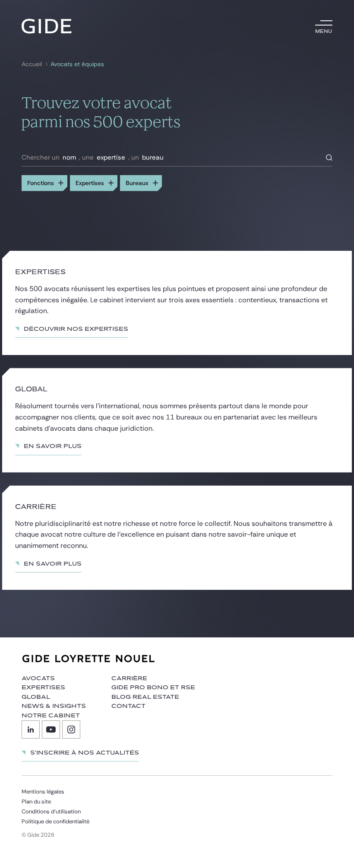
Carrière (129, 678)
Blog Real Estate (145, 697)
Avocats (38, 678)
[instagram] (71, 729)
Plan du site (36, 801)
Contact (128, 706)
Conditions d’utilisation (51, 811)
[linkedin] (31, 729)
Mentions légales (43, 791)
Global (36, 697)
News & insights (54, 706)
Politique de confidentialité (55, 821)
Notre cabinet (51, 716)
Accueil (32, 64)
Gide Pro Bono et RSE (153, 688)
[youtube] (51, 729)
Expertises (43, 688)
